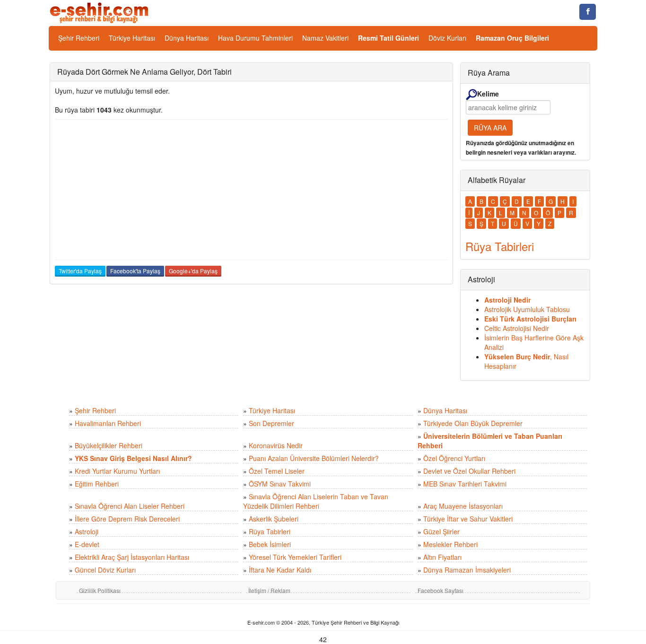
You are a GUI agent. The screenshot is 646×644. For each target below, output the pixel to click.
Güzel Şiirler (441, 531)
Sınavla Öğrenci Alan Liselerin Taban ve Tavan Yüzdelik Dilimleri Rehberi (315, 501)
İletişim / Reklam (269, 590)
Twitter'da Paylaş (80, 271)
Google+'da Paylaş (193, 271)
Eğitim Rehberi (97, 483)
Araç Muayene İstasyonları (463, 506)
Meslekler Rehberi (450, 544)
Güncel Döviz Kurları (105, 569)
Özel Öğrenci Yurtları (454, 458)
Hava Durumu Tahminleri (255, 38)
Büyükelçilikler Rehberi (108, 445)
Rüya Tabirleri (269, 531)
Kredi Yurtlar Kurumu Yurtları (117, 471)
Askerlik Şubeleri (273, 518)
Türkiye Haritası (132, 38)
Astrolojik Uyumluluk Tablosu (527, 309)
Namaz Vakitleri (325, 38)
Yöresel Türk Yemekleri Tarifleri (295, 557)
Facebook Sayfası (440, 590)
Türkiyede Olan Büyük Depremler (473, 423)
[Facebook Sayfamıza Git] (587, 12)
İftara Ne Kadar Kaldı (280, 569)
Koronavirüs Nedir (276, 445)
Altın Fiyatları (442, 557)
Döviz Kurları (447, 38)
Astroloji (86, 531)
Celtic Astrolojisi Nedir (516, 328)
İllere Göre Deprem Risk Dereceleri (127, 518)
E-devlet (87, 544)
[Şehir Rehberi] (100, 12)
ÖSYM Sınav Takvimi (280, 483)
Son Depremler (271, 423)
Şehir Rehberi (78, 38)
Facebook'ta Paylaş (135, 271)
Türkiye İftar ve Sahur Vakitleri (468, 518)
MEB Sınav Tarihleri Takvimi (464, 483)
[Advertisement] (251, 189)
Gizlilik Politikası (100, 590)
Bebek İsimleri (270, 544)
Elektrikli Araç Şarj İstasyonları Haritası (132, 557)
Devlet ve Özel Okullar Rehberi (469, 471)
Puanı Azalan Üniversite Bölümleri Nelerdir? (314, 458)
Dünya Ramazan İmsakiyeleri (467, 569)
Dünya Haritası (187, 38)
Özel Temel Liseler (277, 471)
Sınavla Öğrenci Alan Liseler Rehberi (129, 506)
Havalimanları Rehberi (108, 423)
